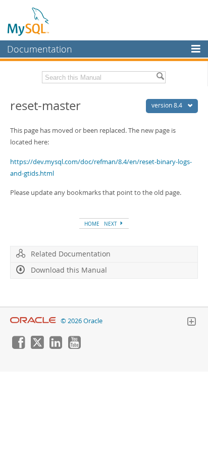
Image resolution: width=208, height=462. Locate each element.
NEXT (111, 223)
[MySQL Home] (28, 21)
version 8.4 (167, 105)
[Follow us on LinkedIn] (55, 346)
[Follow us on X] (37, 346)
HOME (91, 223)
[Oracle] (33, 321)
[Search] (160, 77)
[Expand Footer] (191, 322)
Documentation (39, 49)
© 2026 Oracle (81, 321)
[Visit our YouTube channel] (74, 346)
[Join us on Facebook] (18, 346)
